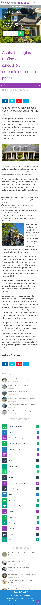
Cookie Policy (20, 598)
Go (21, 33)
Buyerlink (23, 601)
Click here (28, 6)
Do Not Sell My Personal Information (19, 595)
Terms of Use (29, 598)
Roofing (25, 90)
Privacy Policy (10, 598)
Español (38, 2)
